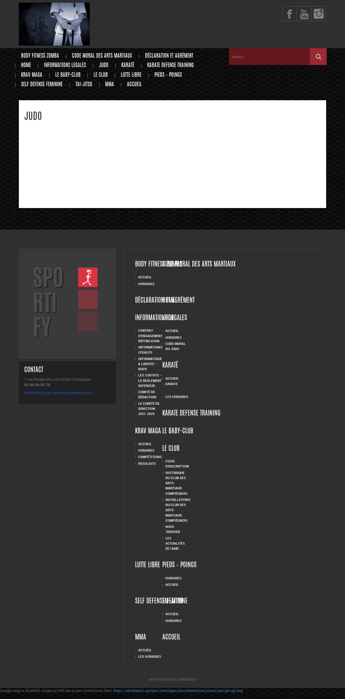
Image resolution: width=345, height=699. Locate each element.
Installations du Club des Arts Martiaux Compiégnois (178, 509)
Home (26, 65)
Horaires (146, 284)
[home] (54, 43)
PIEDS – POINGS (168, 75)
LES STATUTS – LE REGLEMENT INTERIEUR (150, 380)
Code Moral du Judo (175, 346)
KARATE (171, 384)
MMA (109, 84)
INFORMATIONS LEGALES (65, 65)
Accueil (134, 84)
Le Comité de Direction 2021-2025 (149, 408)
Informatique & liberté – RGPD (150, 364)
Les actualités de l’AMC (175, 543)
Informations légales (150, 349)
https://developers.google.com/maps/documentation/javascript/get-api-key (178, 690)
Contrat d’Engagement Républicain (150, 335)
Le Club (101, 75)
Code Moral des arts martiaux (102, 56)
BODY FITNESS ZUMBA (40, 56)
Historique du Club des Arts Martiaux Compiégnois (176, 483)
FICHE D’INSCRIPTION (177, 463)
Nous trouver (172, 529)
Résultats (147, 463)
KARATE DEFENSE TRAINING (170, 65)
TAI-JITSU (83, 84)
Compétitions (150, 457)
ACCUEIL (145, 650)
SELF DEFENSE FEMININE (42, 84)
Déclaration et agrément (169, 56)
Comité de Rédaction (147, 394)
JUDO (103, 65)
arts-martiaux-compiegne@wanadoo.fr (58, 393)
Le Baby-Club (68, 75)
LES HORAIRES (149, 656)
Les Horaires (176, 397)
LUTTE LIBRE (131, 75)
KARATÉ (127, 65)
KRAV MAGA (31, 75)
